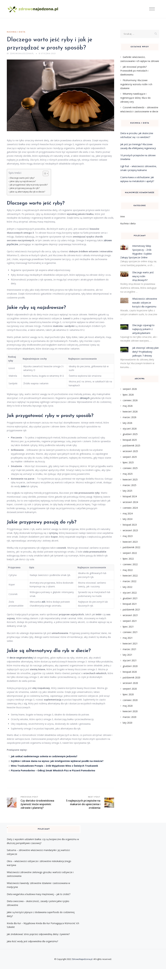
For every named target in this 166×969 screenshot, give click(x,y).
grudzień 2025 (130, 434)
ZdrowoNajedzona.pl (82, 959)
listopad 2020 (130, 671)
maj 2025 (128, 473)
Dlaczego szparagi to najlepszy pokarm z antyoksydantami (143, 329)
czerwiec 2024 (130, 507)
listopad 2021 (130, 603)
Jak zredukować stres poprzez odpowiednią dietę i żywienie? (38, 934)
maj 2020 (128, 705)
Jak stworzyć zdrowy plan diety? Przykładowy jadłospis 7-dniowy (145, 351)
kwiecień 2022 (130, 575)
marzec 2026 (129, 417)
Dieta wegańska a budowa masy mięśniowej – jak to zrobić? (38, 894)
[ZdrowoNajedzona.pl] (33, 9)
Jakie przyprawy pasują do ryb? (25, 188)
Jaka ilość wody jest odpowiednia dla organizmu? (32, 941)
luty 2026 (127, 422)
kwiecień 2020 (130, 711)
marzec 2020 (129, 717)
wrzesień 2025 (130, 451)
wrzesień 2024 (130, 502)
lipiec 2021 (128, 626)
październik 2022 (131, 547)
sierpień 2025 (130, 456)
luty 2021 (127, 654)
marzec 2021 (129, 649)
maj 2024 (128, 513)
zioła (23, 486)
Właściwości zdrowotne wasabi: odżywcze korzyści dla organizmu (144, 302)
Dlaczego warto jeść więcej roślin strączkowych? (143, 276)
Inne (122, 216)
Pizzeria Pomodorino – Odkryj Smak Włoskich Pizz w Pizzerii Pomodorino (53, 770)
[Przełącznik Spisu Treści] (44, 173)
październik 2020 (131, 677)
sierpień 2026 (130, 388)
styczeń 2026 (130, 428)
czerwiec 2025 (130, 468)
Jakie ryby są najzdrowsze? (23, 181)
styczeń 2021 (130, 660)
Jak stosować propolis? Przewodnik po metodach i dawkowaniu (134, 70)
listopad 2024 (130, 496)
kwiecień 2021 (130, 643)
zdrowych (85, 398)
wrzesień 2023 (130, 530)
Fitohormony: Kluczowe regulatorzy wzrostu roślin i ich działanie (136, 84)
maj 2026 (128, 405)
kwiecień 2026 (130, 411)
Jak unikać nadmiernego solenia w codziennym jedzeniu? (44, 756)
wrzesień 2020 (130, 683)
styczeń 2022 (130, 592)
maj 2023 (128, 536)
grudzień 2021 (130, 598)
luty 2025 (127, 490)
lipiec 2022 (128, 558)
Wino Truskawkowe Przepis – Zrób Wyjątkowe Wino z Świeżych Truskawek (54, 765)
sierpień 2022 (130, 552)
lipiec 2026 (128, 394)
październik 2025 (131, 445)
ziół (43, 601)
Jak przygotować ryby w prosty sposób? (29, 184)
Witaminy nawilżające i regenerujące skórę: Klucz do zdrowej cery (135, 97)
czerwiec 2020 (130, 700)
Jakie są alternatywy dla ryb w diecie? (27, 191)
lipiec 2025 (128, 462)
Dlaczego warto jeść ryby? (22, 178)
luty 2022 (127, 586)
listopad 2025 (130, 439)
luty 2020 (127, 722)
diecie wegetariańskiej (21, 657)
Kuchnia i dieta (16, 32)
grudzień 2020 (130, 666)
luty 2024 (127, 519)
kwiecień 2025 (130, 479)
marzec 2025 (129, 485)
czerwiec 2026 (130, 400)
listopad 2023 (130, 524)
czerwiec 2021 (130, 632)
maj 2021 (128, 637)
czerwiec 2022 (130, 564)
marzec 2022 (129, 581)
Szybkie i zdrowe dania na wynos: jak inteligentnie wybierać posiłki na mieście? (57, 761)
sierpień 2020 (130, 688)
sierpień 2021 (130, 620)
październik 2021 (131, 609)
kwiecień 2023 (130, 541)
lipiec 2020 (128, 694)
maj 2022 (128, 570)
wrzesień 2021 (130, 615)
